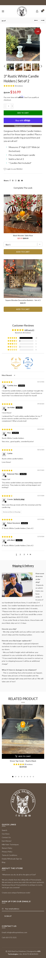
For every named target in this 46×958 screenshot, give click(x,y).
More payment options (23, 126)
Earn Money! (7, 841)
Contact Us (6, 837)
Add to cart (23, 113)
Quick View (42, 711)
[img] (7, 382)
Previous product (36, 20)
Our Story (5, 834)
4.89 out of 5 (29, 330)
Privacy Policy (7, 852)
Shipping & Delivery (23, 565)
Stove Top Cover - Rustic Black (23, 761)
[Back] (4, 20)
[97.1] (16, 362)
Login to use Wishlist (14, 169)
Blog (3, 862)
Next (40, 66)
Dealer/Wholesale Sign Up (12, 859)
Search (4, 830)
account (37, 11)
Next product (42, 20)
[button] (9, 86)
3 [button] (24, 554)
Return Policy (7, 848)
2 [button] (20, 554)
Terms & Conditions (9, 855)
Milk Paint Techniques (10, 844)
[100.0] (28, 362)
